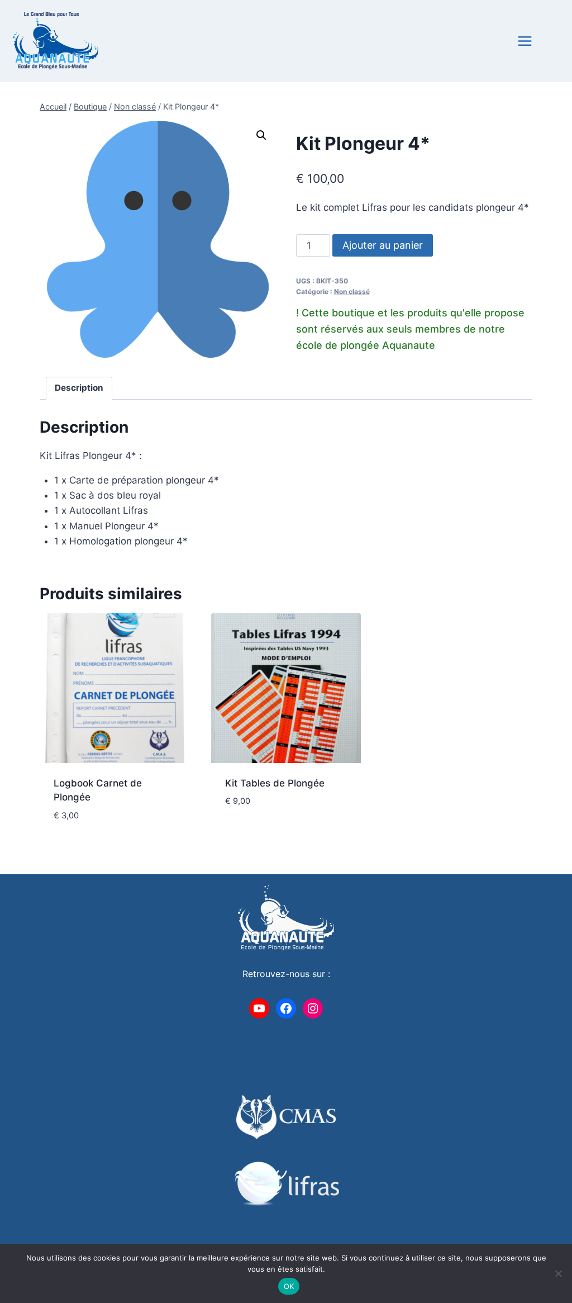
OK (289, 1286)
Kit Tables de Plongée (275, 783)
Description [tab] (79, 387)
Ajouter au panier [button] (267, 834)
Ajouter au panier (382, 245)
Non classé (352, 291)
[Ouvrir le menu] (544, 41)
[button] (261, 135)
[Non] (558, 1273)
